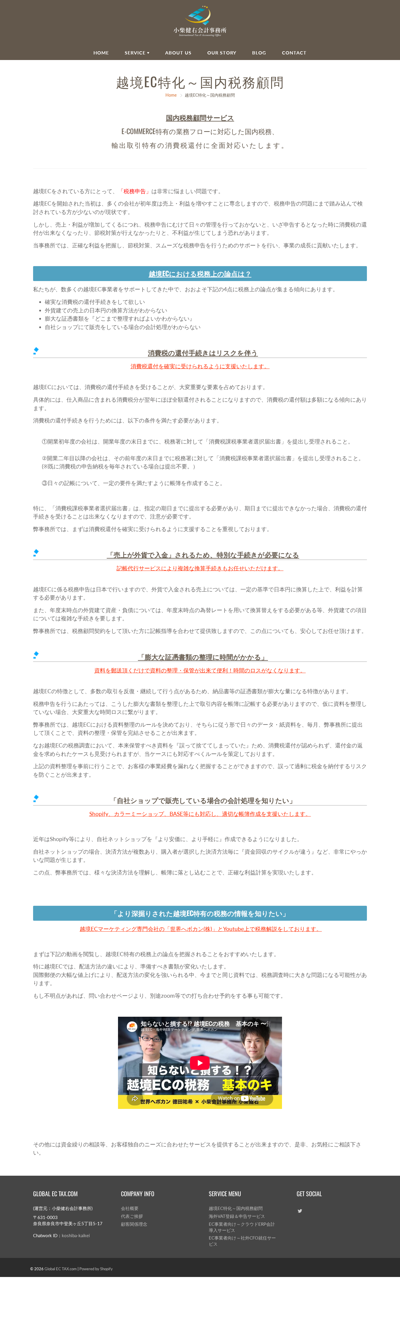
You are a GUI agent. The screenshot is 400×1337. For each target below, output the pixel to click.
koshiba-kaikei (76, 1235)
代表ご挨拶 (132, 1216)
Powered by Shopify (96, 1268)
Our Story (221, 52)
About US (178, 52)
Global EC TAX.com (61, 1268)
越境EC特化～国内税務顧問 (236, 1208)
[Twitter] (300, 1211)
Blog (259, 52)
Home (101, 52)
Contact (294, 52)
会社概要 (130, 1208)
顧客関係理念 (134, 1224)
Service (136, 52)
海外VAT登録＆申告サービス (237, 1216)
